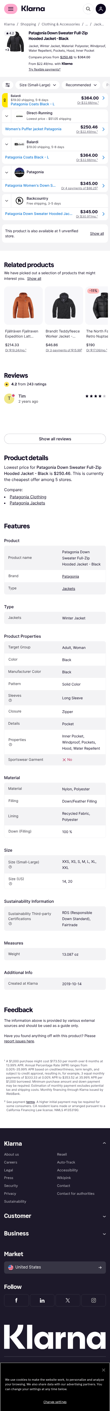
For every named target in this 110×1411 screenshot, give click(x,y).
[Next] (99, 318)
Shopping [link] (28, 24)
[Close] (103, 1370)
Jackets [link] (100, 24)
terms (30, 1102)
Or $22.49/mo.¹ (87, 132)
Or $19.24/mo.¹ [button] (15, 350)
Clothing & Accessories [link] (61, 24)
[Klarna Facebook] (16, 1300)
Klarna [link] (9, 24)
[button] (15, 42)
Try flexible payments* (45, 69)
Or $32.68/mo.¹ (88, 103)
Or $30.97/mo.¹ (87, 216)
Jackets (68, 589)
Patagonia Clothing (28, 496)
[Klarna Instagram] (93, 1300)
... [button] (86, 24)
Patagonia (70, 576)
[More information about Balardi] (7, 144)
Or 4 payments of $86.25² (79, 188)
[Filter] (7, 85)
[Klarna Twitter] (68, 1300)
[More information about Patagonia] (7, 172)
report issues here (19, 1041)
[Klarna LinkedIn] (42, 1300)
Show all (34, 279)
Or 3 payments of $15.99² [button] (64, 350)
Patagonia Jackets (27, 502)
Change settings (55, 1402)
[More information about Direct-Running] (7, 116)
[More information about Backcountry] (7, 201)
